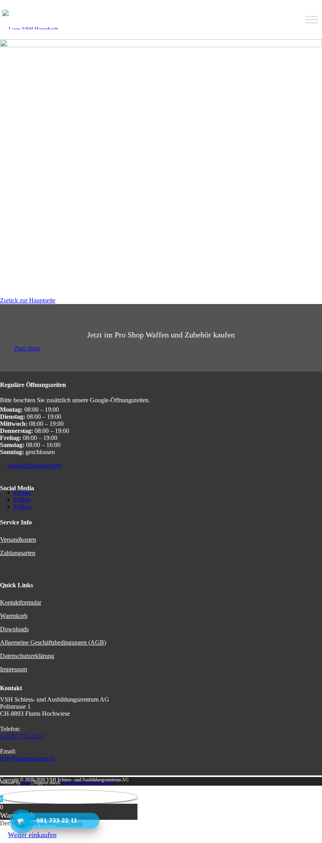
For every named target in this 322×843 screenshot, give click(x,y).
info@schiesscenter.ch (27, 758)
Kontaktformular (20, 602)
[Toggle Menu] (312, 19)
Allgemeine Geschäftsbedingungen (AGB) (53, 642)
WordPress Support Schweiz (88, 782)
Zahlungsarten (17, 553)
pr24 (26, 782)
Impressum (13, 669)
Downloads (14, 629)
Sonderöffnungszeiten (34, 465)
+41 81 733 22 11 (22, 736)
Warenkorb (13, 615)
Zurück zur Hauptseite (27, 300)
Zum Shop (27, 348)
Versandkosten (18, 539)
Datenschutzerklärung (27, 655)
